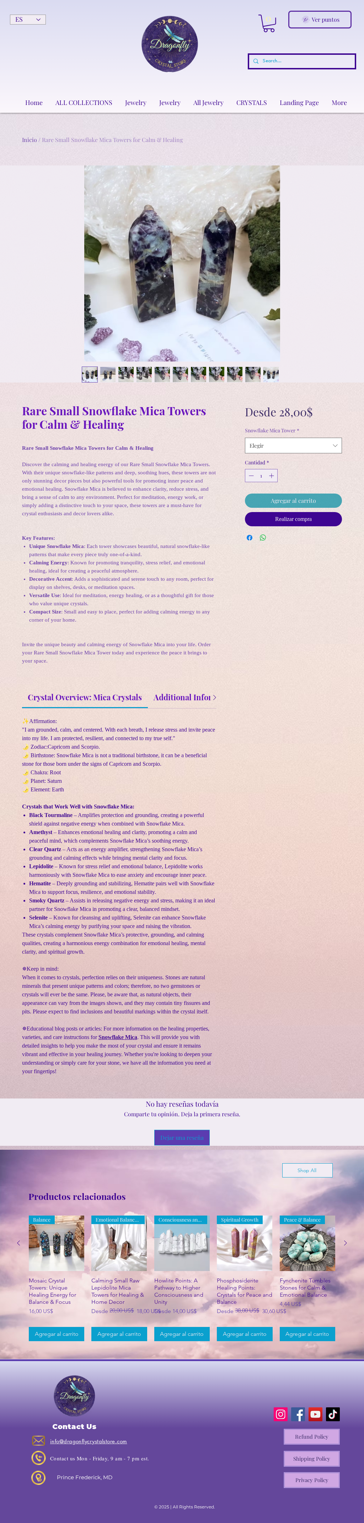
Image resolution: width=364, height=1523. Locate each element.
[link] (85, 697)
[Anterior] (18, 1243)
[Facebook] (298, 1414)
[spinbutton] (261, 494)
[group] (182, 1278)
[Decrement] (250, 494)
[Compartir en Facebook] (249, 556)
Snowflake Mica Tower (272, 449)
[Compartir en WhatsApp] (263, 556)
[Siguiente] (345, 1243)
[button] (268, 23)
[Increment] (272, 494)
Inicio (29, 139)
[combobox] (293, 464)
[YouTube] (315, 1414)
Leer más (296, 434)
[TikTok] (333, 1414)
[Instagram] (281, 1414)
